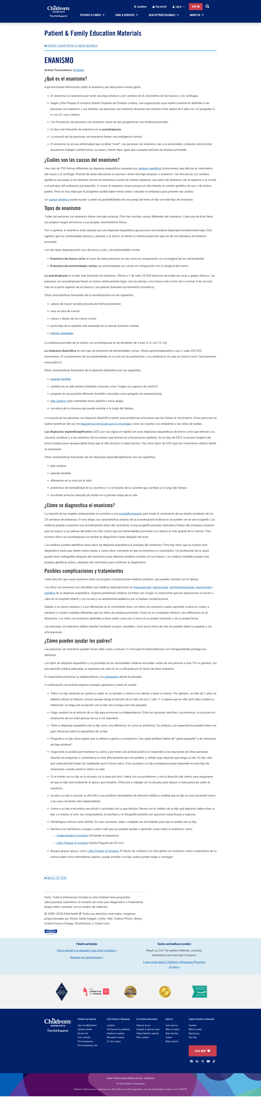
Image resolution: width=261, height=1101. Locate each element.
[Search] (207, 7)
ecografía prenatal (130, 514)
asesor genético (59, 200)
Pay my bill (161, 6)
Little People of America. (103, 851)
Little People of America (72, 843)
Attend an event (195, 1029)
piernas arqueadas (61, 333)
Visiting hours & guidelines (118, 1029)
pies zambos (58, 401)
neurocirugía (160, 587)
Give (194, 6)
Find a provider (84, 1037)
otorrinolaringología (181, 587)
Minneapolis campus (115, 1037)
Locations (142, 6)
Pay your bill (83, 1033)
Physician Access (143, 1025)
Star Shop (193, 1037)
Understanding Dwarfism (72, 836)
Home (109, 1078)
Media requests (172, 1041)
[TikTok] (214, 1061)
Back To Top (56, 878)
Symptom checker (85, 1029)
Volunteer (192, 1025)
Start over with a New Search (72, 46)
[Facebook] (191, 1061)
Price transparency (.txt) (87, 1045)
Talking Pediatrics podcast (147, 1033)
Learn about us (172, 1025)
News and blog (172, 1033)
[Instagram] (202, 1061)
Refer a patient (142, 1037)
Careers (169, 1037)
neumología (203, 587)
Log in (179, 6)
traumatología (142, 587)
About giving (194, 1033)
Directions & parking (115, 1033)
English (78, 70)
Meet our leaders (172, 1029)
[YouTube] (208, 1061)
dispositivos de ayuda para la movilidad (106, 424)
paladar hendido (60, 379)
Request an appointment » (86, 957)
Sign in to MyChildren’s (87, 1025)
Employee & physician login (148, 1029)
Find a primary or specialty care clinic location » (87, 951)
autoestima (112, 677)
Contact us (149, 1078)
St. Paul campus (114, 1041)
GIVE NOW (200, 1051)
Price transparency (85, 1041)
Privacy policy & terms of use (128, 1078)
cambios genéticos (150, 168)
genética (49, 593)
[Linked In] (197, 1061)
